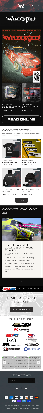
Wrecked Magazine (13, 405)
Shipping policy (35, 408)
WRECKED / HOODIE (11, 189)
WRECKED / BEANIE (31, 189)
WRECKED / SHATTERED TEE (9, 161)
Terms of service (24, 408)
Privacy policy (26, 405)
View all (21, 200)
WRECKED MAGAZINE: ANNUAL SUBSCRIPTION (11, 106)
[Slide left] (17, 281)
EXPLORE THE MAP (21, 309)
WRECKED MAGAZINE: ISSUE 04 (30, 106)
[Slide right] (26, 281)
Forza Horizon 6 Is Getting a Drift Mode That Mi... (19, 248)
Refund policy (36, 405)
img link (21, 117)
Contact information (11, 408)
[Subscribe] (32, 380)
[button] (4, 6)
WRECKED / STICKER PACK (29, 161)
